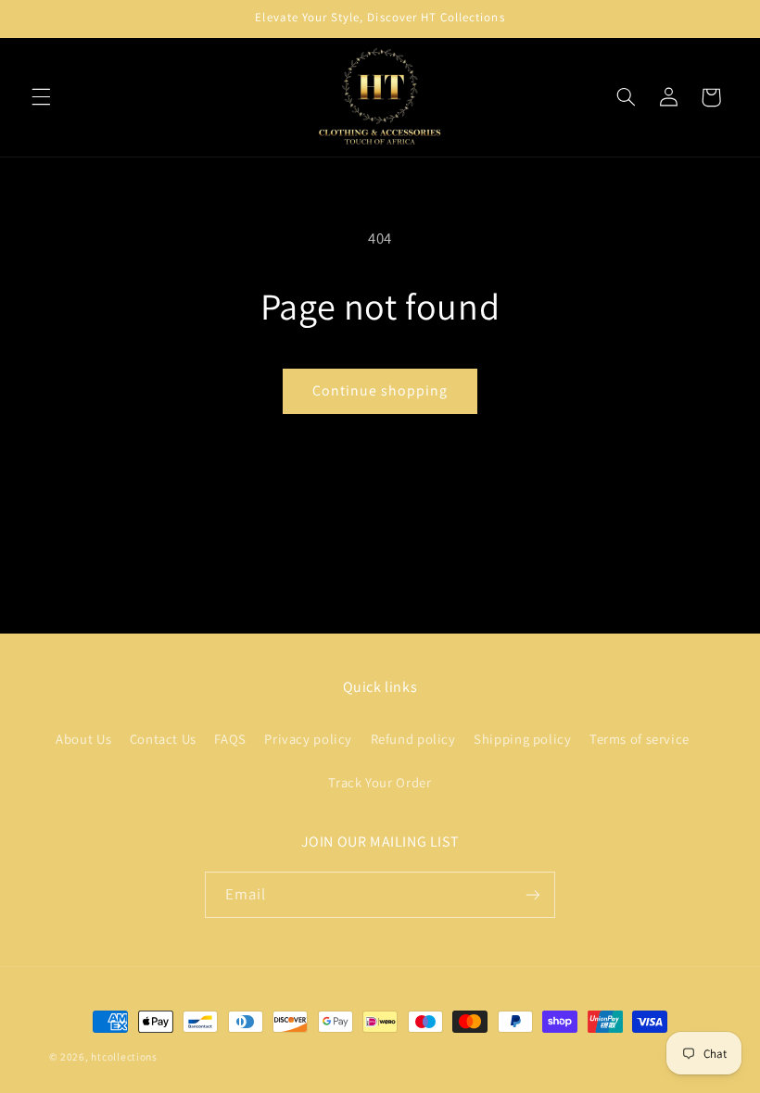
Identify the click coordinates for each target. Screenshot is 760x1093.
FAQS (230, 739)
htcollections (124, 1056)
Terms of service (639, 739)
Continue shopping (380, 390)
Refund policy (413, 739)
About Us (83, 739)
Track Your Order (379, 782)
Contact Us (163, 739)
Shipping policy (522, 739)
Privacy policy (308, 739)
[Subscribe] (533, 894)
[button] (40, 97)
